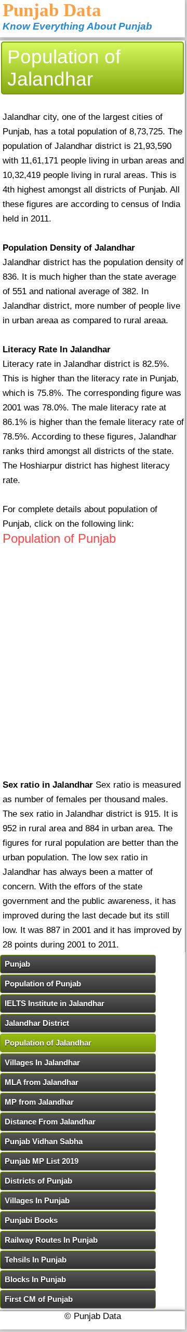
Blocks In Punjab (35, 1279)
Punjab (17, 963)
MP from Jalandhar (39, 1101)
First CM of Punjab (39, 1299)
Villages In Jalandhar (42, 1062)
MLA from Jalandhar (41, 1082)
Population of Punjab (59, 538)
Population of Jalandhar (48, 1042)
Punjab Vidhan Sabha (44, 1141)
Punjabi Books (31, 1220)
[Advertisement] (93, 669)
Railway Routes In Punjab (51, 1239)
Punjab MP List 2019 (41, 1161)
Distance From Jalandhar (50, 1121)
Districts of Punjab (38, 1180)
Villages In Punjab (37, 1200)
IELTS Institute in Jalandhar (54, 1003)
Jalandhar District (37, 1023)
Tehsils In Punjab (35, 1259)
